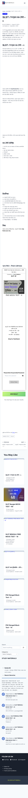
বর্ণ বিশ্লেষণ (11, 686)
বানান (15, 686)
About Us (6, 766)
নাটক (22, 684)
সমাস (11, 690)
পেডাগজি (3, 686)
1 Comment (10, 543)
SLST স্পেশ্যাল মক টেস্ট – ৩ (7, 444)
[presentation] (14, 465)
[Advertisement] (14, 73)
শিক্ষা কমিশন (7, 690)
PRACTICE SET (12, 681)
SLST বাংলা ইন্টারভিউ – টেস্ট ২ (14, 567)
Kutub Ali (8, 667)
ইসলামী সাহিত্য (14, 682)
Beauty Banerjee (10, 674)
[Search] (23, 647)
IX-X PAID (5, 13)
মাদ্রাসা (9, 688)
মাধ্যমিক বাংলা (13, 688)
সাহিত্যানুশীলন (14, 690)
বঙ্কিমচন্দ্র (7, 686)
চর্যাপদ (9, 684)
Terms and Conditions (10, 770)
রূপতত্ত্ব (3, 690)
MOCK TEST (6, 436)
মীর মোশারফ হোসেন (19, 688)
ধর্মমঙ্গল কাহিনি (17, 684)
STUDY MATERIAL (6, 682)
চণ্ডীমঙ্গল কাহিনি (4, 684)
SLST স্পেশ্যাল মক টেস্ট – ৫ (20, 444)
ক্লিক (13, 432)
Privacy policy (8, 768)
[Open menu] (24, 3)
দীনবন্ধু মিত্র (13, 684)
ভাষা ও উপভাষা (4, 688)
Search (4, 644)
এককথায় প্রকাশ (20, 682)
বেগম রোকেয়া (18, 686)
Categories (5, 652)
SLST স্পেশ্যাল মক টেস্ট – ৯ (13, 475)
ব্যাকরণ (23, 686)
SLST (12, 436)
